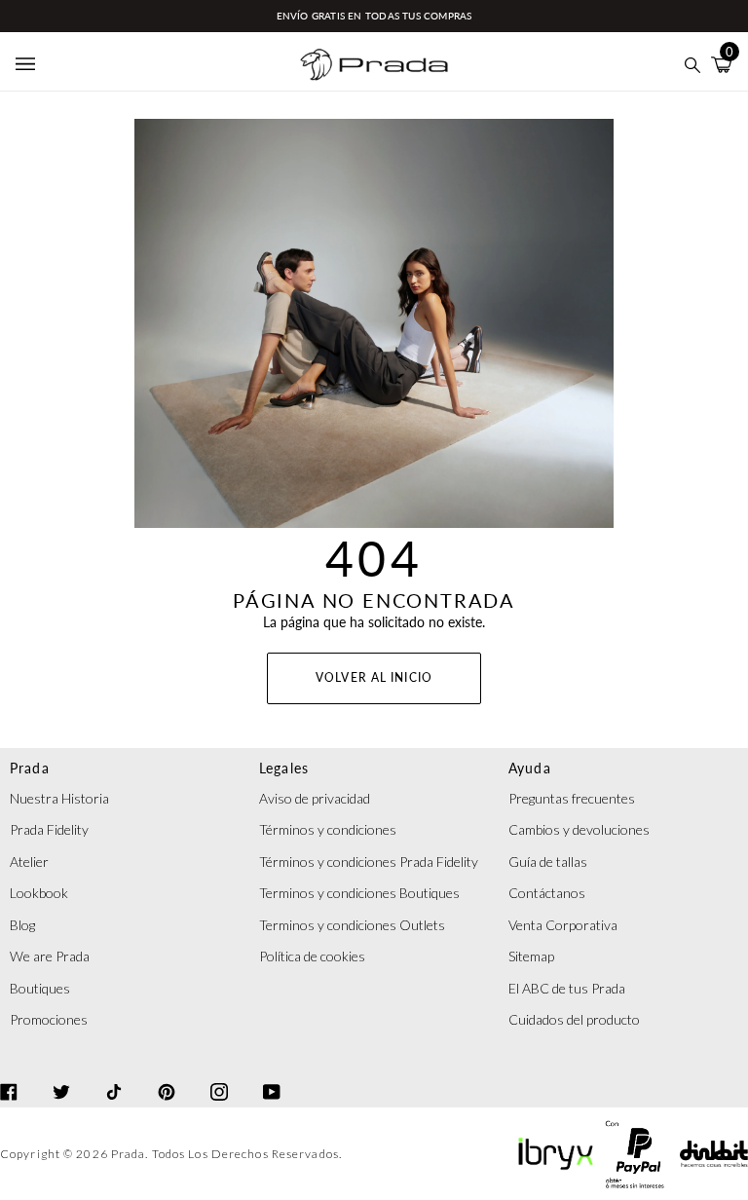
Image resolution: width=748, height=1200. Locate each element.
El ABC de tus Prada (566, 988)
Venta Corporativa (562, 925)
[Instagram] (219, 1074)
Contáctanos (546, 892)
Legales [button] (284, 768)
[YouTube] (271, 1074)
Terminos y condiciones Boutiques (359, 892)
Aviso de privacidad (314, 798)
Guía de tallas (547, 861)
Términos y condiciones (327, 829)
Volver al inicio (374, 677)
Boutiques (40, 988)
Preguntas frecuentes (571, 798)
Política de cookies (312, 956)
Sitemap (531, 956)
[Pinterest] (166, 1074)
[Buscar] (693, 64)
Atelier (29, 861)
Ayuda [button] (529, 768)
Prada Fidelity (49, 829)
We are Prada (50, 956)
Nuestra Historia (59, 798)
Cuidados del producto (574, 1019)
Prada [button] (30, 768)
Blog (22, 925)
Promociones (49, 1019)
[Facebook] (9, 1074)
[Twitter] (61, 1074)
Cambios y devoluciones (579, 829)
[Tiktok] (114, 1074)
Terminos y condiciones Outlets (352, 925)
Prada (128, 1153)
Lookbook (39, 892)
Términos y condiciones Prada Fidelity (368, 861)
